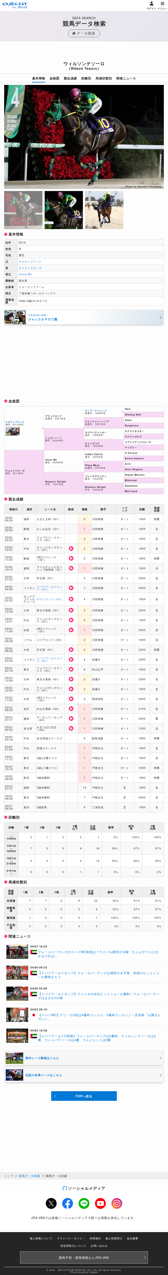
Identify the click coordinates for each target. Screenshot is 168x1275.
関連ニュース (126, 78)
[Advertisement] (84, 52)
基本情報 (38, 78)
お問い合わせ (99, 1245)
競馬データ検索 (29, 1175)
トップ (8, 1175)
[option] (84, 137)
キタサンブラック (30, 261)
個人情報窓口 (113, 1238)
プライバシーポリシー (71, 1238)
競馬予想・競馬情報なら (84, 1257)
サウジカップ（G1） (50, 599)
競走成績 (70, 78)
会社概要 (132, 1238)
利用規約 (95, 1238)
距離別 (86, 78)
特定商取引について (73, 1245)
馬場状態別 (104, 78)
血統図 (55, 78)
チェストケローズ (30, 268)
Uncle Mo (25, 274)
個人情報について (41, 1238)
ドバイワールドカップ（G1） (49, 588)
